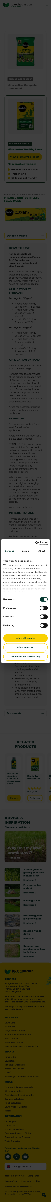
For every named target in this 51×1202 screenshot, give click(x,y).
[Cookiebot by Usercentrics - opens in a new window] (36, 543)
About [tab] (41, 550)
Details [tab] (25, 550)
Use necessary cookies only (25, 656)
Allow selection (25, 647)
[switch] (44, 608)
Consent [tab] (9, 550)
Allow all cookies (25, 638)
